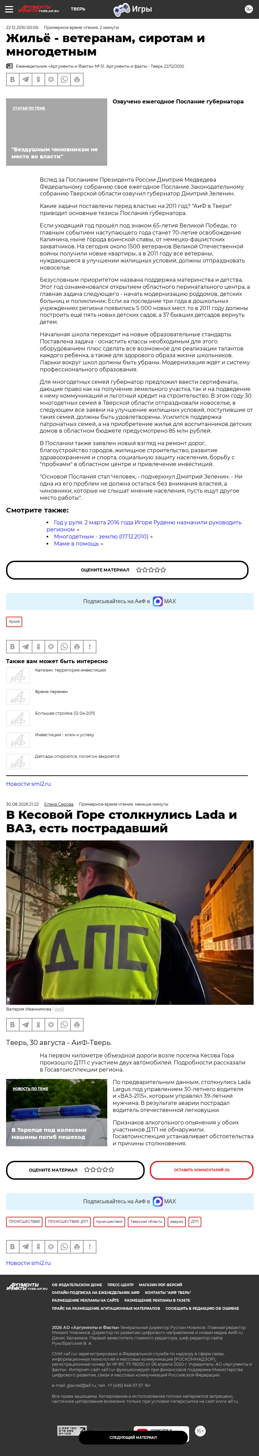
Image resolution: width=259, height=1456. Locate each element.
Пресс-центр (121, 1285)
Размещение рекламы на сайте (85, 1300)
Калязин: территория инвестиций (70, 670)
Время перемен (51, 691)
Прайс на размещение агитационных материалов (106, 1308)
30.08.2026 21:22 (22, 804)
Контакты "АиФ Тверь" (168, 1293)
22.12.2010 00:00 (22, 27)
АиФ (59, 1009)
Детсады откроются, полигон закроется (77, 756)
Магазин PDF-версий (160, 1285)
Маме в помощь (76, 543)
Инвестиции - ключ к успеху (64, 734)
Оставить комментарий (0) (202, 1170)
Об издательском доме (77, 1285)
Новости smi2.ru (28, 784)
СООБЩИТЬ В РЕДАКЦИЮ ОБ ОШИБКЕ (202, 1308)
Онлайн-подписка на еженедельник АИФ (96, 1293)
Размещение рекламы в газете (157, 1300)
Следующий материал (133, 1437)
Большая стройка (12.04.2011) (65, 713)
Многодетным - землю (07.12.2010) (101, 536)
